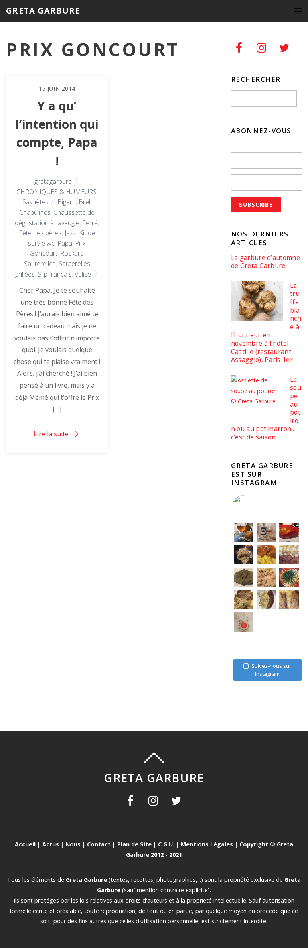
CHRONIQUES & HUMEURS (56, 191)
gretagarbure (53, 181)
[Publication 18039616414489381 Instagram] (288, 532)
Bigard (66, 201)
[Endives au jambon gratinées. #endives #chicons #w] (288, 599)
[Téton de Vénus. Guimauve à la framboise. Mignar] (243, 644)
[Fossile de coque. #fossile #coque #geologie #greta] (243, 577)
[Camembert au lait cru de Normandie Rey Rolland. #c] (243, 622)
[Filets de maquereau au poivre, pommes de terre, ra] (288, 554)
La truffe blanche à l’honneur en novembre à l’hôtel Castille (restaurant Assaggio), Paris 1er (266, 322)
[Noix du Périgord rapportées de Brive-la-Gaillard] (288, 622)
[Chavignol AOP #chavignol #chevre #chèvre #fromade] (288, 644)
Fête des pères (40, 232)
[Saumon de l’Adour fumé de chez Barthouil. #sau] (266, 622)
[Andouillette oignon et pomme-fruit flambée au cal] (243, 554)
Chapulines (35, 212)
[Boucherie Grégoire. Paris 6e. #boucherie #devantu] (266, 644)
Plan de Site (134, 844)
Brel (84, 201)
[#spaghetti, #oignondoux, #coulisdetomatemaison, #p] (288, 577)
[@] (255, 505)
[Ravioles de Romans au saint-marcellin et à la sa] (266, 577)
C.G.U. (166, 844)
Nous (73, 844)
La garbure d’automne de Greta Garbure (265, 262)
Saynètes (35, 201)
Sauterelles (40, 263)
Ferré (90, 222)
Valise (83, 274)
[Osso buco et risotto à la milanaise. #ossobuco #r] (266, 554)
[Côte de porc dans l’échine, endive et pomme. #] (243, 599)
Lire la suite (51, 433)
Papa (64, 243)
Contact (99, 844)
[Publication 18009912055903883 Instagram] (266, 532)
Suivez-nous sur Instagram (271, 669)
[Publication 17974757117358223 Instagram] (243, 532)
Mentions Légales (207, 844)
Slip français (55, 274)
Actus (50, 844)
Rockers (71, 253)
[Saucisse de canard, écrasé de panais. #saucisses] (266, 599)
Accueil (25, 844)
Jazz (70, 232)
